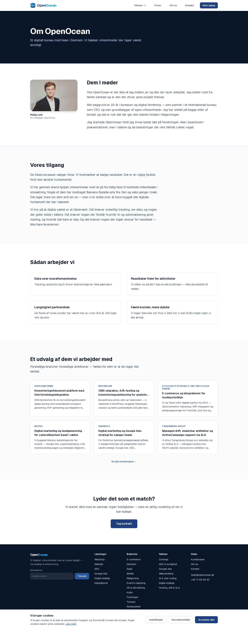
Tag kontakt (124, 523)
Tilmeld (81, 576)
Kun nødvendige (181, 619)
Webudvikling (166, 573)
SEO (96, 568)
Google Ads (100, 573)
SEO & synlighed (168, 564)
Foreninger (132, 597)
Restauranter (134, 606)
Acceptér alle (206, 619)
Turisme (131, 601)
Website (98, 564)
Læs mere (70, 623)
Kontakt (189, 5)
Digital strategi (102, 578)
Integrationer (101, 583)
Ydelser (138, 5)
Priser (157, 5)
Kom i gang (209, 5)
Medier (130, 573)
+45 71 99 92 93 (200, 579)
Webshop (99, 559)
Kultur (130, 592)
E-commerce (134, 559)
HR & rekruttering (136, 587)
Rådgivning (133, 578)
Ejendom (131, 564)
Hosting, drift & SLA (169, 587)
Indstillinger (156, 619)
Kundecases (198, 559)
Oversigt (163, 559)
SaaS (129, 568)
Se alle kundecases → (124, 461)
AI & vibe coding (167, 578)
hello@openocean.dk (202, 574)
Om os (173, 5)
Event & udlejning (136, 583)
